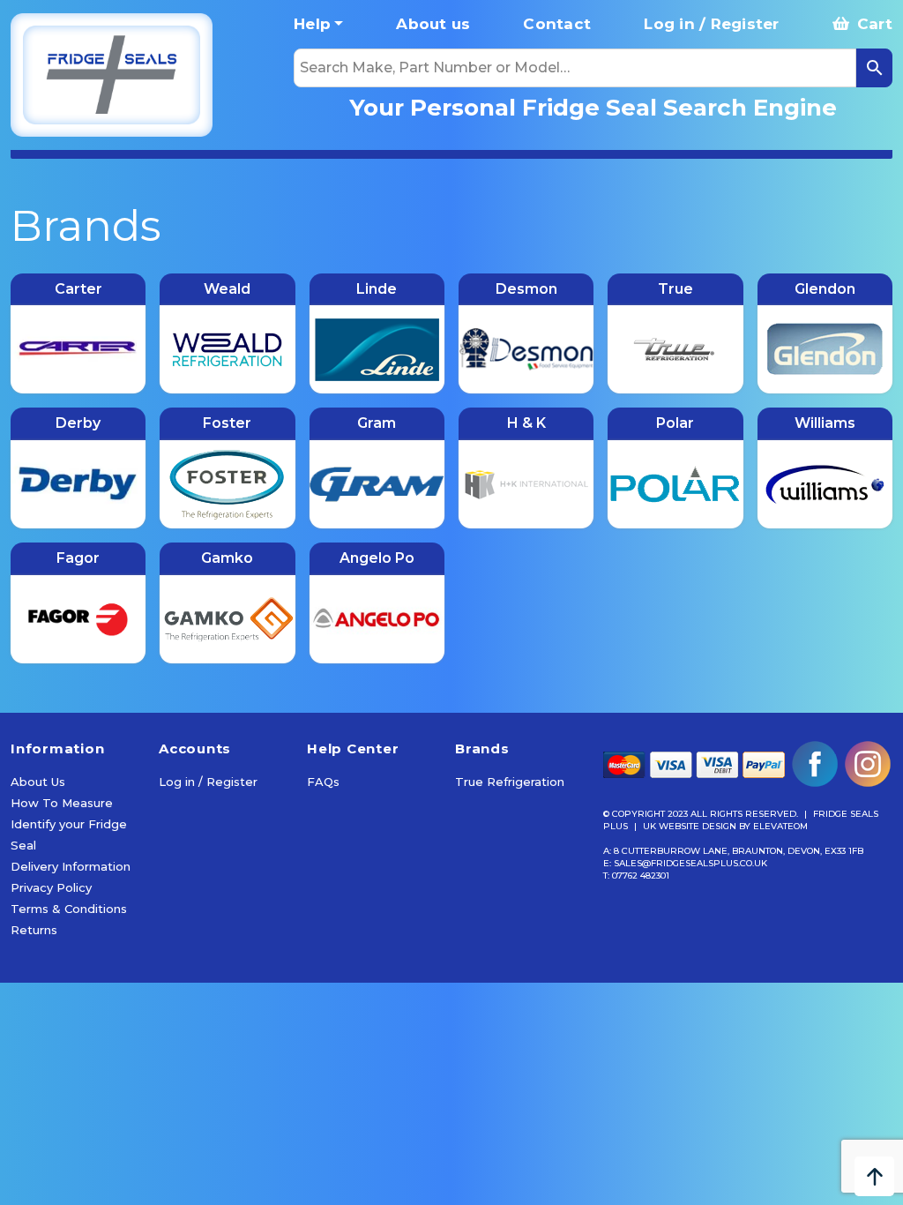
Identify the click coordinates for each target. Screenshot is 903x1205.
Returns (34, 930)
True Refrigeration (509, 782)
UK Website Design (689, 826)
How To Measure (62, 803)
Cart (872, 24)
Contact (557, 24)
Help (312, 24)
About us (433, 24)
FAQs (323, 782)
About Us (38, 782)
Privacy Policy (51, 887)
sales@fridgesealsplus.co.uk (690, 863)
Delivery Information (71, 866)
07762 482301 (640, 875)
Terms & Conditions (69, 909)
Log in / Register (711, 24)
